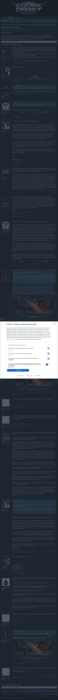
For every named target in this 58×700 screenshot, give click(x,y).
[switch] (48, 348)
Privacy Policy (37, 375)
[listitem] (29, 345)
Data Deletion (20, 375)
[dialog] (29, 350)
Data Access (29, 375)
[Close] (55, 324)
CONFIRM (18, 370)
